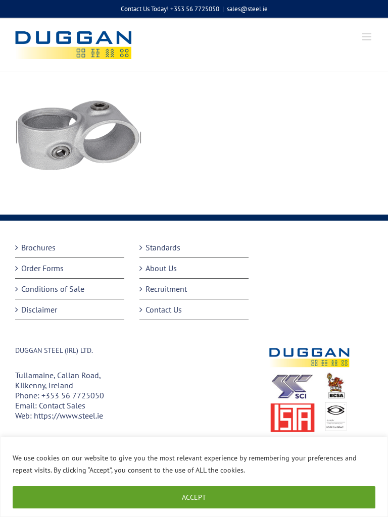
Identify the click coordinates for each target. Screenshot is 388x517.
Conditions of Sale (52, 289)
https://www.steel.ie (68, 415)
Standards (163, 247)
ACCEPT (194, 497)
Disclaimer (39, 309)
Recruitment (166, 289)
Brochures (38, 247)
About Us (161, 268)
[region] (194, 477)
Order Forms (42, 268)
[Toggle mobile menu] (367, 36)
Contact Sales (62, 405)
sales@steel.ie (247, 9)
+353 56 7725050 (72, 395)
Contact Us (164, 309)
